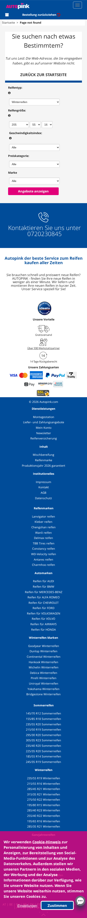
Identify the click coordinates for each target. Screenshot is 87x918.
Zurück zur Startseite (43, 74)
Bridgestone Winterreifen (43, 694)
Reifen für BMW (43, 586)
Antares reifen (43, 559)
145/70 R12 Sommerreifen (43, 713)
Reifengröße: (17, 110)
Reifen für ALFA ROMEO (44, 597)
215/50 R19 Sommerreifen (43, 729)
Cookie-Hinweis (46, 841)
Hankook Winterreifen (43, 662)
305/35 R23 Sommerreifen (43, 740)
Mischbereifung (43, 455)
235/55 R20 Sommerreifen (43, 724)
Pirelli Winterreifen (43, 678)
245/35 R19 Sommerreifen (43, 762)
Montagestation (43, 417)
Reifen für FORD (43, 608)
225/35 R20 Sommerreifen (43, 751)
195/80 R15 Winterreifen (43, 805)
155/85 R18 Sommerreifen (43, 719)
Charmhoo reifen (43, 565)
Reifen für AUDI (43, 581)
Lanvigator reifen (43, 516)
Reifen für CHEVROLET (44, 603)
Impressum (43, 482)
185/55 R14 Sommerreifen (43, 756)
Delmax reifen (43, 538)
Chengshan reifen (43, 527)
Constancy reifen (43, 548)
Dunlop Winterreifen (43, 651)
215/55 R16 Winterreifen (43, 784)
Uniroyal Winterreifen (43, 683)
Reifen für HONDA (43, 629)
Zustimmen (57, 905)
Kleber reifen (43, 522)
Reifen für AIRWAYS (43, 624)
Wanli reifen (43, 533)
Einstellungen (27, 905)
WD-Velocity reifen (43, 554)
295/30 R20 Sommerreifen (43, 735)
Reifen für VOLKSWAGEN (43, 613)
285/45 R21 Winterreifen (43, 789)
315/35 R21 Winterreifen (43, 794)
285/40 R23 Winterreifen (43, 810)
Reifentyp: (15, 87)
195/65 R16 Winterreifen (43, 821)
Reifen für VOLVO (43, 619)
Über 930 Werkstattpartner (43, 348)
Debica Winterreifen (43, 673)
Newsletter (43, 433)
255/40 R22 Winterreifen (43, 816)
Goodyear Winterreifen (43, 646)
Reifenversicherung (43, 438)
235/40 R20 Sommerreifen (43, 746)
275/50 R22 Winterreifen (43, 799)
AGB (43, 493)
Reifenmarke (43, 460)
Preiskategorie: (18, 156)
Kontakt (43, 487)
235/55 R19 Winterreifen (43, 778)
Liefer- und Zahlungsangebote (43, 422)
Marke (12, 172)
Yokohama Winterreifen (43, 689)
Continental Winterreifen (43, 657)
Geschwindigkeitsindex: (25, 133)
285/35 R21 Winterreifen (43, 826)
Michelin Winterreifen (43, 667)
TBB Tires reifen (43, 543)
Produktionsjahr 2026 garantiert (43, 465)
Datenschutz (43, 498)
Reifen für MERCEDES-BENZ (43, 592)
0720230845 (44, 234)
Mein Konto (43, 428)
